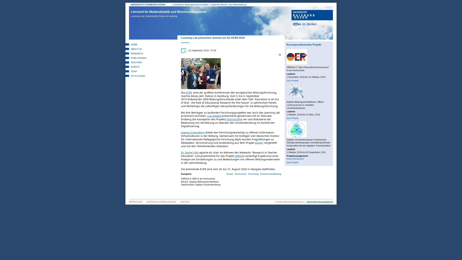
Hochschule (241, 174)
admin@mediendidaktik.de (320, 202)
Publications (139, 58)
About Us (136, 49)
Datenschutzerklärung (161, 202)
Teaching (136, 62)
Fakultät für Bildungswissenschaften (191, 4)
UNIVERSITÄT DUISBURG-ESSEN (147, 4)
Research (137, 53)
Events (135, 67)
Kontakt (185, 202)
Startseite (185, 43)
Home (134, 44)
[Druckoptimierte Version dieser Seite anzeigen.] (279, 54)
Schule (229, 174)
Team (134, 71)
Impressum (135, 202)
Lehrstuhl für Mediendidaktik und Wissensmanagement (168, 14)
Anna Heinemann (295, 159)
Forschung (253, 174)
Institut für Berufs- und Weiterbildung (229, 4)
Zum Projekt (292, 80)
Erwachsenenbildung (270, 174)
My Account (138, 76)
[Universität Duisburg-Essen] (312, 18)
